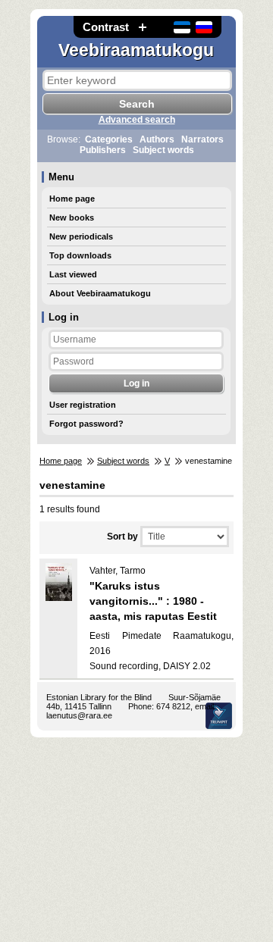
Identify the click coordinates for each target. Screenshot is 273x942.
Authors (157, 139)
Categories (109, 139)
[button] (142, 26)
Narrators (202, 139)
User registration (82, 404)
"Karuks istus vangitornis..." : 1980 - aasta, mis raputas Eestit (153, 601)
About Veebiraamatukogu (100, 293)
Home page (72, 198)
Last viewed (73, 274)
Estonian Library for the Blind (99, 697)
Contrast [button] (106, 26)
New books (71, 217)
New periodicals (81, 236)
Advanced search (137, 119)
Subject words (163, 150)
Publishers (103, 150)
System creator (219, 716)
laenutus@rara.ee (79, 715)
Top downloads (80, 255)
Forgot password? (86, 423)
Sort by (122, 536)
